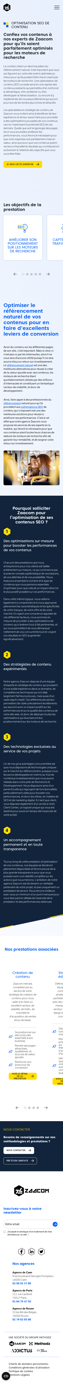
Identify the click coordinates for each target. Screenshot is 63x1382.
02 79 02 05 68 (21, 1319)
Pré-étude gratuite (17, 1160)
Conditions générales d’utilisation (29, 1367)
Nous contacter (15, 1150)
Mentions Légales (19, 1374)
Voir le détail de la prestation (20, 1076)
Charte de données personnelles (28, 1364)
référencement (12, 403)
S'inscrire (55, 1224)
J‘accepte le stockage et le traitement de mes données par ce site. (29, 1233)
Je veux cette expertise (19, 164)
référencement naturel (20, 365)
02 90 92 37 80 (21, 1283)
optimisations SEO (32, 407)
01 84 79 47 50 (21, 1301)
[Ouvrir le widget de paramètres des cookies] (6, 1376)
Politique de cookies (21, 1371)
